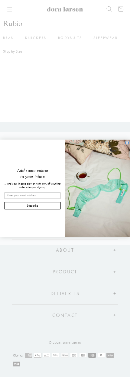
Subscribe (32, 206)
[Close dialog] (127, 142)
